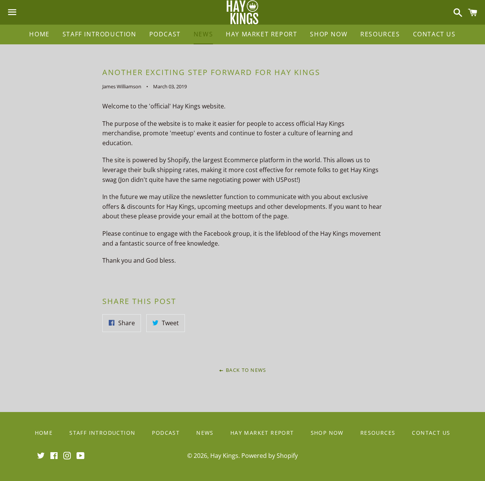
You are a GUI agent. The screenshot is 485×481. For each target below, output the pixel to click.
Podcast (165, 34)
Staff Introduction (99, 34)
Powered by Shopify (269, 455)
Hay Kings (224, 455)
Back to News (245, 370)
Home (39, 34)
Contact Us (434, 34)
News (203, 34)
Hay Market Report (261, 34)
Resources (380, 34)
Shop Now (328, 34)
